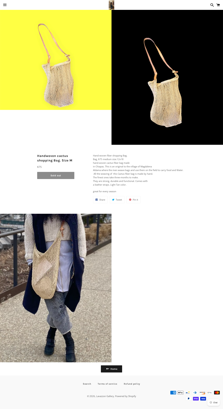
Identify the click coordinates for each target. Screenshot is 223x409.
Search (87, 383)
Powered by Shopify (125, 396)
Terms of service (107, 383)
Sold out (56, 175)
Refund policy (132, 383)
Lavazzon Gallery (105, 396)
